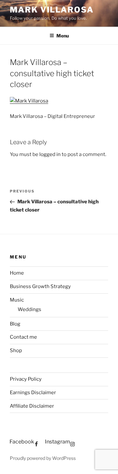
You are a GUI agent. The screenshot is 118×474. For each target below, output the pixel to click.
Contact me (23, 337)
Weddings (29, 309)
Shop (16, 350)
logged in (50, 154)
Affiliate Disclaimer (32, 406)
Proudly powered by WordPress (43, 458)
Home (17, 273)
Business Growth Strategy (40, 286)
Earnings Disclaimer (33, 392)
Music (17, 300)
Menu (62, 35)
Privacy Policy (26, 379)
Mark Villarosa (52, 9)
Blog (15, 324)
